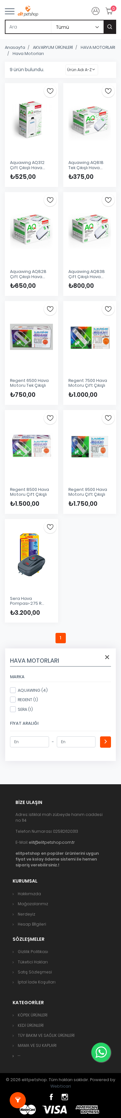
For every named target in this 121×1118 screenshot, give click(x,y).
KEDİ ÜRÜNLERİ (31, 1025)
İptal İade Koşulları (36, 982)
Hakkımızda (29, 893)
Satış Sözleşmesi (35, 972)
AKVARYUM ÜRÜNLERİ (53, 47)
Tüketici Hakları (33, 962)
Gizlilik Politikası (33, 951)
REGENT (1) (28, 699)
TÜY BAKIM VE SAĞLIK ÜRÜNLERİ (46, 1035)
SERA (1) (25, 709)
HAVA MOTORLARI (98, 47)
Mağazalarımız (33, 903)
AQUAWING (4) (33, 690)
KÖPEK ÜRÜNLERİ (32, 1015)
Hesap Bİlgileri (32, 924)
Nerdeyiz (26, 914)
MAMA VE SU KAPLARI (37, 1045)
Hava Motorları (28, 53)
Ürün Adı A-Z (79, 69)
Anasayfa (15, 47)
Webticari (60, 1086)
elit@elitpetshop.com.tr (52, 842)
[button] (19, 1055)
